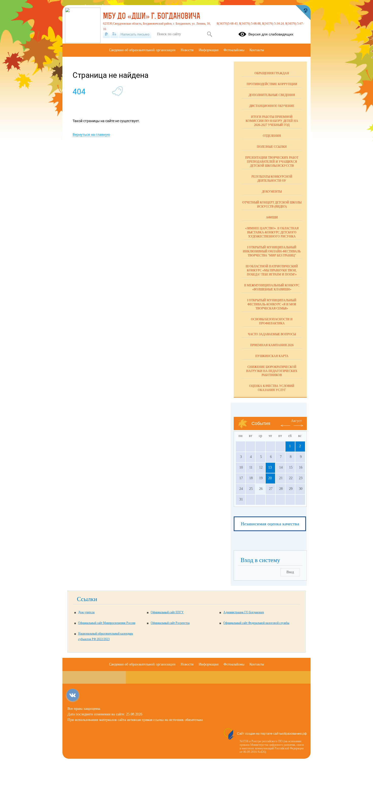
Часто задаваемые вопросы (272, 334)
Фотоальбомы (234, 50)
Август (296, 421)
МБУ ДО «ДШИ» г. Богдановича (151, 17)
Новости (187, 50)
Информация (208, 50)
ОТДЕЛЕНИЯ (272, 136)
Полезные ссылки (272, 147)
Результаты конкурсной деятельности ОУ (271, 178)
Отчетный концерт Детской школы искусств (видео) (271, 204)
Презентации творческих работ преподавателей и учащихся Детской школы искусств (271, 162)
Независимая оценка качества (270, 523)
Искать (209, 34)
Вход (290, 572)
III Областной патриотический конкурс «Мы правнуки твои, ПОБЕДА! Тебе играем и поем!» (272, 270)
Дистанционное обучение (271, 106)
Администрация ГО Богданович (243, 612)
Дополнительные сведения (272, 95)
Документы (272, 191)
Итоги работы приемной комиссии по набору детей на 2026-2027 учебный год (272, 121)
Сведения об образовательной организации (142, 50)
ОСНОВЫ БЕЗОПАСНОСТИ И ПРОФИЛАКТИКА (272, 321)
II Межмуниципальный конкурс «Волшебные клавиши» (271, 287)
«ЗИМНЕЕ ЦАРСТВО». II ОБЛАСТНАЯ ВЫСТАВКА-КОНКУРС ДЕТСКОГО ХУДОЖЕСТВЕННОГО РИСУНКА (272, 232)
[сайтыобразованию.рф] (303, 12)
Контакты (256, 50)
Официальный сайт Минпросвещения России (106, 623)
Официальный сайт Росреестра (170, 623)
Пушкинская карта (272, 356)
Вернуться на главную (91, 135)
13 (270, 467)
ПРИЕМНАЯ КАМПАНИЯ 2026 (272, 345)
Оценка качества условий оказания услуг (271, 388)
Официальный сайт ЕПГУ (167, 612)
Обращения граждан (272, 73)
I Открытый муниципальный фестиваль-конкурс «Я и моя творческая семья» (271, 304)
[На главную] (106, 34)
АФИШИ (272, 217)
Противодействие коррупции (272, 84)
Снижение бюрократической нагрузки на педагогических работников (271, 371)
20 (270, 478)
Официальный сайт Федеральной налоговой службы (256, 623)
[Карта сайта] (114, 34)
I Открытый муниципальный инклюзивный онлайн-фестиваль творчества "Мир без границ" (272, 251)
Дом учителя (86, 612)
